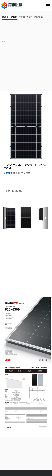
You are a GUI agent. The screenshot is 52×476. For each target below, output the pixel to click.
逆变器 (21, 17)
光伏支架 (38, 17)
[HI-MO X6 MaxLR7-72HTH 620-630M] (26, 126)
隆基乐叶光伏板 (9, 17)
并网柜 (29, 17)
